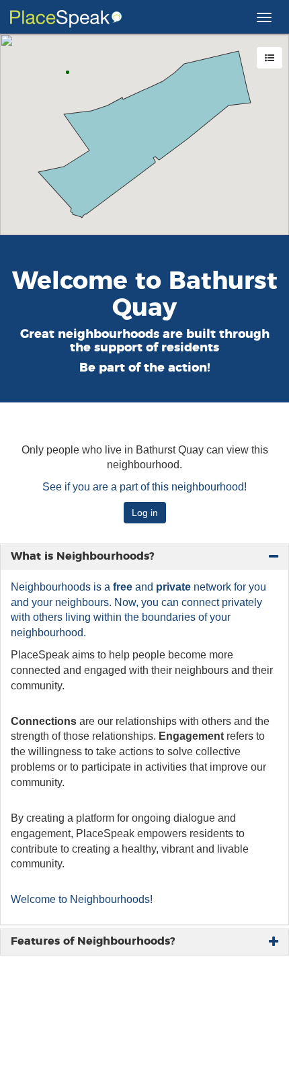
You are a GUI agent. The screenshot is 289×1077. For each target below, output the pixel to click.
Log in (145, 512)
